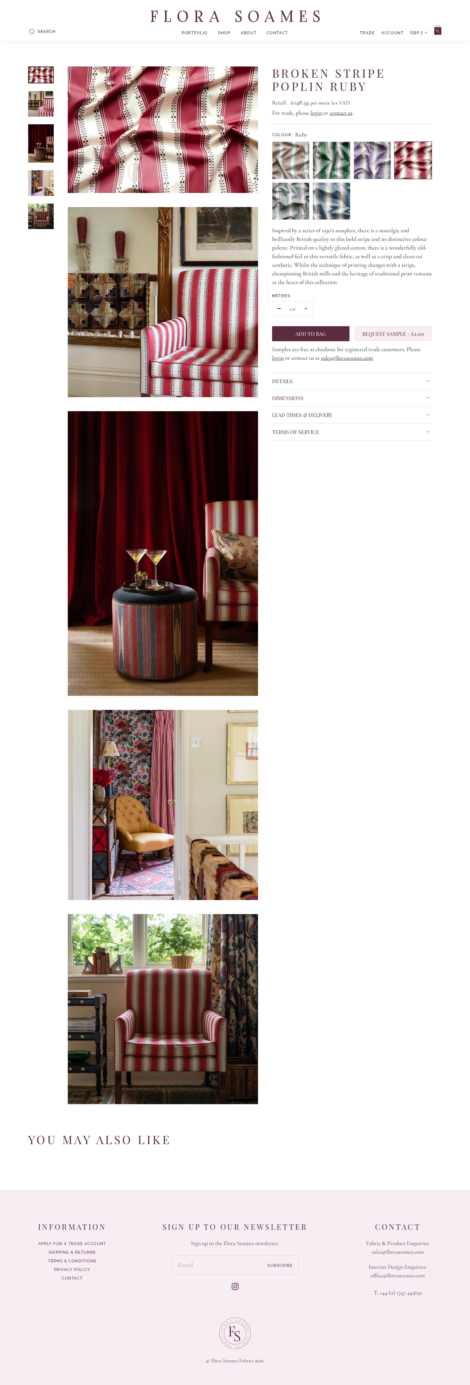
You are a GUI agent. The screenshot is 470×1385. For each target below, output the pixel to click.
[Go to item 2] (41, 104)
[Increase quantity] (306, 308)
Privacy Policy (72, 1270)
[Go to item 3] (41, 143)
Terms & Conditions (72, 1261)
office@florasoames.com (398, 1275)
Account (392, 33)
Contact (277, 33)
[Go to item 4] (41, 183)
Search (47, 31)
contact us (341, 112)
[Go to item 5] (41, 216)
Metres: (282, 296)
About (248, 33)
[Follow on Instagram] (235, 1286)
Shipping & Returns (72, 1252)
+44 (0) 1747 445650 (401, 1292)
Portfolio (195, 33)
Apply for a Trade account (72, 1244)
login (316, 112)
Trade (367, 33)
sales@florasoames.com (347, 357)
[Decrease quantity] (279, 308)
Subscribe (280, 1265)
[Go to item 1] (41, 74)
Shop (224, 33)
